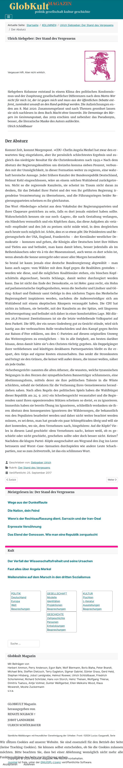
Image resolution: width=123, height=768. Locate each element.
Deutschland (18, 597)
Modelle (52, 597)
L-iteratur (88, 601)
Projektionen (54, 605)
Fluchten (88, 597)
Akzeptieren (10, 764)
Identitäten (53, 601)
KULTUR (88, 593)
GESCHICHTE (55, 614)
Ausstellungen (91, 605)
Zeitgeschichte (56, 618)
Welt (13, 605)
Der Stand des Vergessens (34, 467)
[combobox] (24, 643)
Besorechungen (20, 608)
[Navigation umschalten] (8, 16)
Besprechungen (56, 608)
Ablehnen (29, 764)
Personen (52, 622)
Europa (15, 601)
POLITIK (16, 593)
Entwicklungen (56, 625)
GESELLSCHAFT (57, 593)
